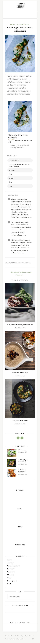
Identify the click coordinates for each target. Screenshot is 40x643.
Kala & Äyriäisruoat (23, 24)
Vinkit (9, 584)
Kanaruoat (10, 569)
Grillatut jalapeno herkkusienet (23, 461)
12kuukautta (25, 262)
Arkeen (12, 24)
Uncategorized (12, 581)
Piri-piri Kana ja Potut (20, 420)
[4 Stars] (12, 140)
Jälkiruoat (10, 563)
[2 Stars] (9, 140)
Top (33, 639)
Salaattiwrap (21, 450)
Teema (9, 578)
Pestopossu (19, 275)
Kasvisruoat (11, 572)
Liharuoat (10, 575)
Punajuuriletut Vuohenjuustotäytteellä (20, 325)
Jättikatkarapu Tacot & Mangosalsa (20, 272)
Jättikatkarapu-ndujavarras (22, 471)
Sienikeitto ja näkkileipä (20, 372)
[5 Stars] (13, 140)
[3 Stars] (11, 140)
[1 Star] (8, 140)
